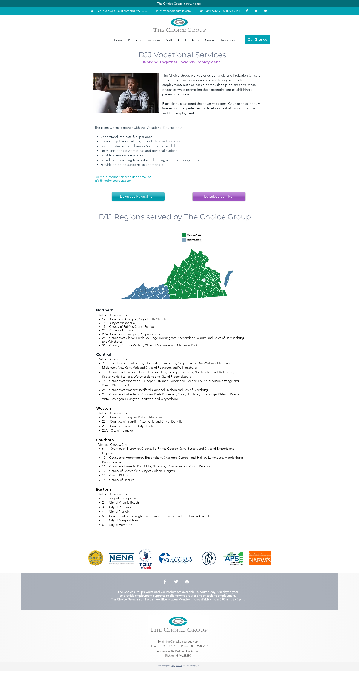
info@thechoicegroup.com (182, 641)
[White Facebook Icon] (247, 11)
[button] (125, 93)
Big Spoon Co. (177, 665)
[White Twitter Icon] (256, 11)
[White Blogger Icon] (265, 11)
